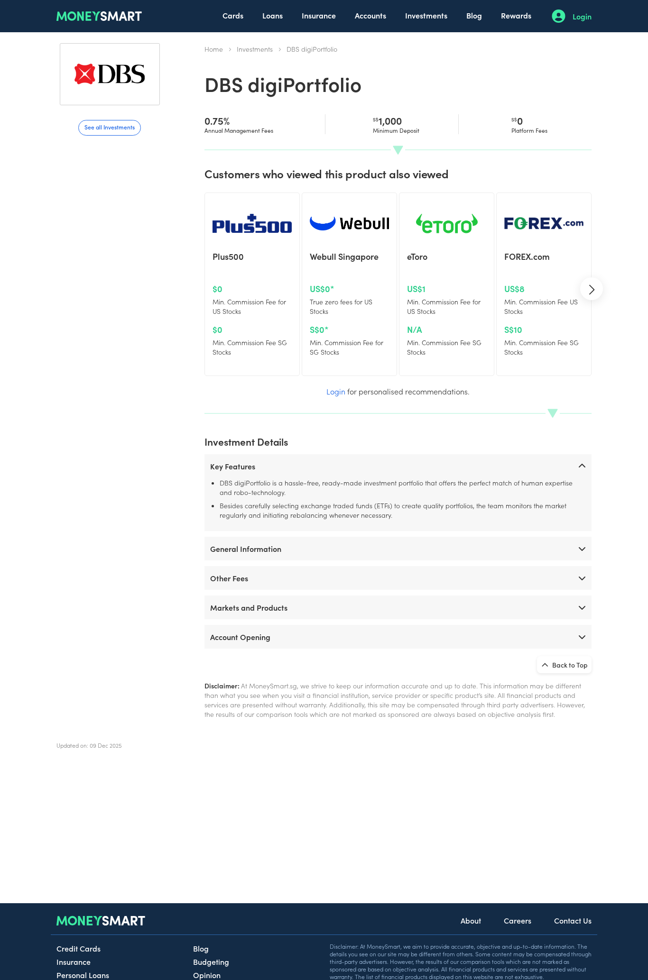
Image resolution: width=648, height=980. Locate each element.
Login (582, 16)
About (471, 920)
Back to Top (569, 664)
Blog (474, 15)
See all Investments (109, 127)
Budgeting (211, 961)
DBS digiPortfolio (312, 49)
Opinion (207, 975)
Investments (426, 15)
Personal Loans (82, 975)
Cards (232, 15)
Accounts (370, 15)
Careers (517, 920)
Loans (272, 15)
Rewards (516, 15)
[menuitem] (233, 16)
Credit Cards (78, 948)
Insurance (319, 15)
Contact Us (573, 920)
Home (213, 49)
